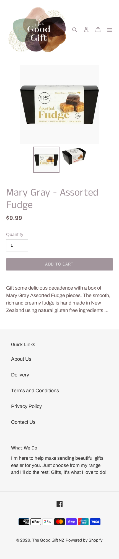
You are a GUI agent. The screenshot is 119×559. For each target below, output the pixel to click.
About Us (21, 359)
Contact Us (23, 422)
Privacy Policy (26, 406)
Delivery (20, 375)
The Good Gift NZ (48, 540)
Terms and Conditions (35, 390)
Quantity (14, 234)
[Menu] (109, 29)
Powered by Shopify (84, 540)
